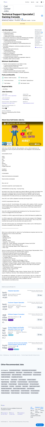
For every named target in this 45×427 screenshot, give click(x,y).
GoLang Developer (35, 390)
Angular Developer (15, 390)
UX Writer (12, 386)
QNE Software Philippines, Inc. (14, 316)
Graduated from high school (8, 103)
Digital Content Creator (35, 386)
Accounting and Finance (14, 370)
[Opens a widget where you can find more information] (40, 424)
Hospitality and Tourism (17, 377)
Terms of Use (11, 421)
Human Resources (28, 372)
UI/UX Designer (22, 379)
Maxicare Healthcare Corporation (14, 294)
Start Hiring (37, 409)
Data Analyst (4, 384)
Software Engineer (31, 379)
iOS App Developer (34, 384)
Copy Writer (18, 386)
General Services (37, 374)
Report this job (39, 47)
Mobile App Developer (23, 384)
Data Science (14, 379)
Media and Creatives (5, 374)
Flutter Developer (5, 390)
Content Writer (4, 386)
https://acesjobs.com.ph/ (28, 103)
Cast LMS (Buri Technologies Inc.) (14, 330)
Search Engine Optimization (19, 388)
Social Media (13, 381)
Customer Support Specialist (16, 302)
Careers (42, 410)
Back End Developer (33, 381)
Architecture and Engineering (7, 372)
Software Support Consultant (16, 314)
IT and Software (5, 99)
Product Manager (13, 384)
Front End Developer (22, 381)
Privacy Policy (26, 421)
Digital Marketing (5, 381)
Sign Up (32, 2)
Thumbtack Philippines (12, 346)
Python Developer (15, 393)
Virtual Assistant (34, 393)
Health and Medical (5, 377)
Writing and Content (27, 374)
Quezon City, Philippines (10, 333)
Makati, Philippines (11, 318)
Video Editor (25, 386)
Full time (33, 20)
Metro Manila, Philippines (13, 295)
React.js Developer (25, 393)
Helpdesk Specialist (13, 291)
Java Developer (30, 388)
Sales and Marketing (16, 374)
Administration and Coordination (29, 370)
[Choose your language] (42, 2)
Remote (11, 334)
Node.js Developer (5, 393)
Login (37, 2)
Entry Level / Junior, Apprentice (9, 95)
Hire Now (27, 2)
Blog (41, 412)
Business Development (6, 388)
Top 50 (11, 319)
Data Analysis (19, 372)
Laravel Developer (25, 390)
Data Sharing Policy (18, 421)
